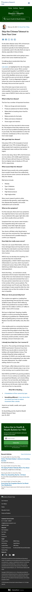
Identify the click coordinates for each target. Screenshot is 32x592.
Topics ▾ (21, 8)
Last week (5, 67)
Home (10, 8)
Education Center (6, 510)
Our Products (5, 500)
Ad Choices (4, 543)
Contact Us (4, 536)
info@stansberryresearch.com (9, 523)
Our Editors (4, 503)
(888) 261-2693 (5, 525)
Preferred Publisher (6, 513)
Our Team (4, 532)
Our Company (5, 529)
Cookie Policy (5, 545)
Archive (15, 8)
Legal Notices (16, 543)
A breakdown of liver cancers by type (16, 393)
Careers (3, 534)
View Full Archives (26, 454)
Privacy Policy (5, 541)
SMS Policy (15, 545)
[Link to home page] (9, 3)
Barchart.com (12, 572)
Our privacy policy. (17, 447)
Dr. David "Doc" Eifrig (23, 27)
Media (3, 507)
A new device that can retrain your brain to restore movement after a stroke (17, 399)
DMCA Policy (16, 541)
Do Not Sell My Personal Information (21, 547)
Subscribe (16, 443)
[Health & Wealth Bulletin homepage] (16, 13)
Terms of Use (5, 549)
